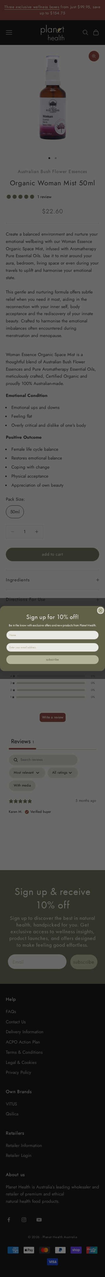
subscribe (52, 660)
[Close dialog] (100, 610)
